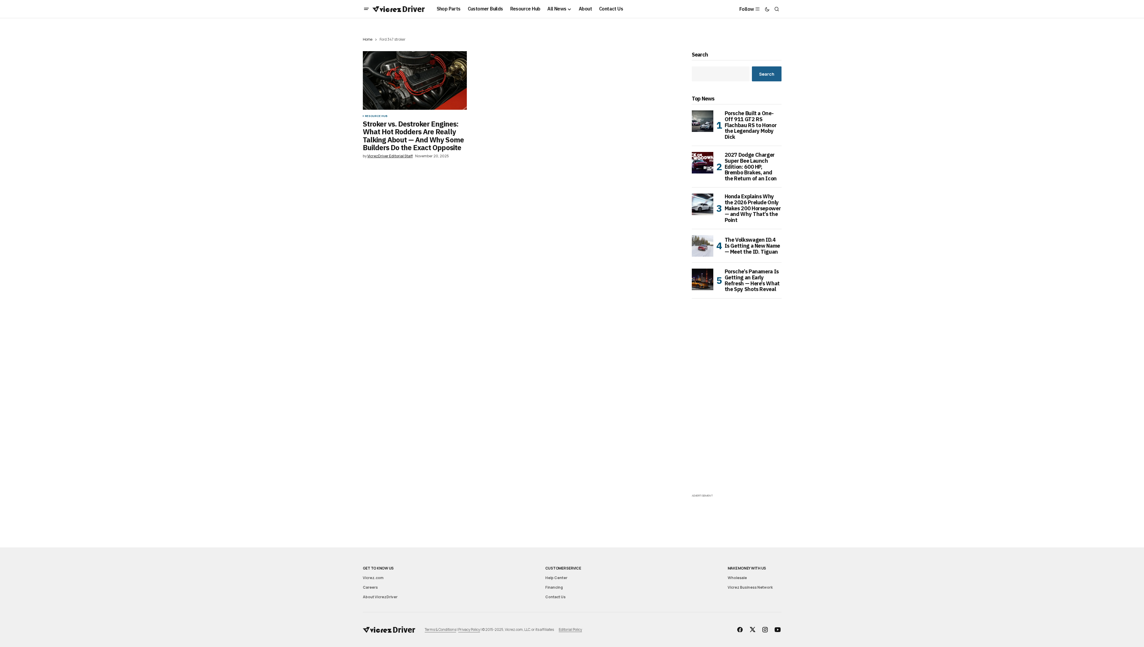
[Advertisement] (737, 402)
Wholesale (737, 577)
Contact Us (555, 596)
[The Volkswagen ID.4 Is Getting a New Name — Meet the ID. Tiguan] (702, 246)
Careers (370, 587)
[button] (366, 9)
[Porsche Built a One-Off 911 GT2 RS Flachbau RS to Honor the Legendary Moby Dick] (702, 121)
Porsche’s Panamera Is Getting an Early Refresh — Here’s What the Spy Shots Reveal (752, 280)
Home (367, 39)
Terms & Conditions (440, 629)
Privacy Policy (469, 629)
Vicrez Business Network (750, 587)
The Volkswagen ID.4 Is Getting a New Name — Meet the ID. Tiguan (752, 245)
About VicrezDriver (380, 596)
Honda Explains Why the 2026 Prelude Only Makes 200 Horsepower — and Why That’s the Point (753, 208)
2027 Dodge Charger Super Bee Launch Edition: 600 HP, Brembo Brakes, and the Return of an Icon (751, 167)
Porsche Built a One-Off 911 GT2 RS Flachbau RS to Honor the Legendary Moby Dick (751, 125)
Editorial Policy (570, 629)
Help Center (556, 577)
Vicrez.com (373, 577)
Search (700, 55)
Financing (554, 587)
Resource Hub (376, 116)
